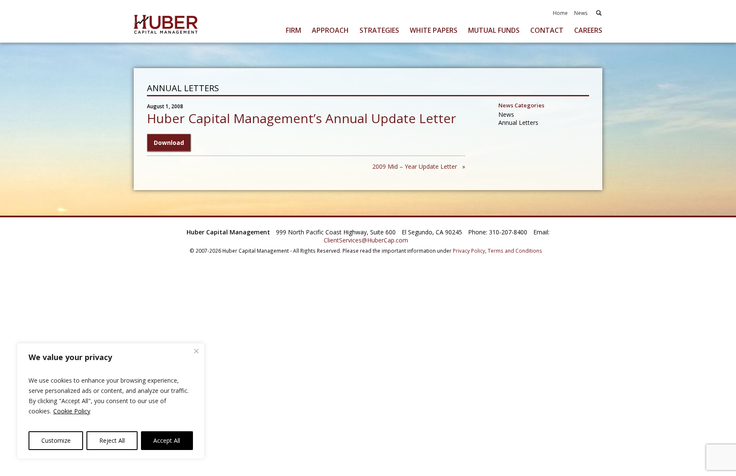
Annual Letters (518, 122)
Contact (547, 30)
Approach (330, 30)
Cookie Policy (71, 411)
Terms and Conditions (515, 250)
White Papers (433, 30)
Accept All (166, 440)
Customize (56, 440)
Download (169, 142)
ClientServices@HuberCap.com (366, 240)
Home (560, 13)
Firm (293, 30)
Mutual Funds (494, 30)
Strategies (379, 30)
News (580, 13)
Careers (588, 30)
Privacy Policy (469, 250)
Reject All (112, 440)
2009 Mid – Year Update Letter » (418, 166)
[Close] (196, 351)
